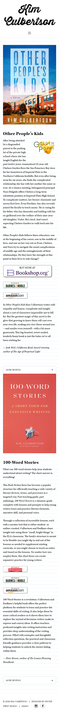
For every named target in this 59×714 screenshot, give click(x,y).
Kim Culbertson (29, 15)
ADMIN (25, 706)
